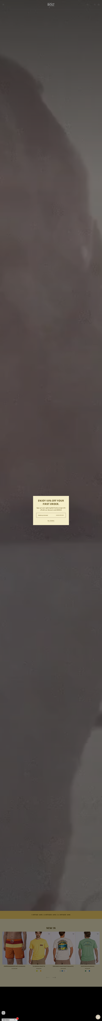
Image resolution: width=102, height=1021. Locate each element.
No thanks (51, 520)
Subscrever (60, 515)
